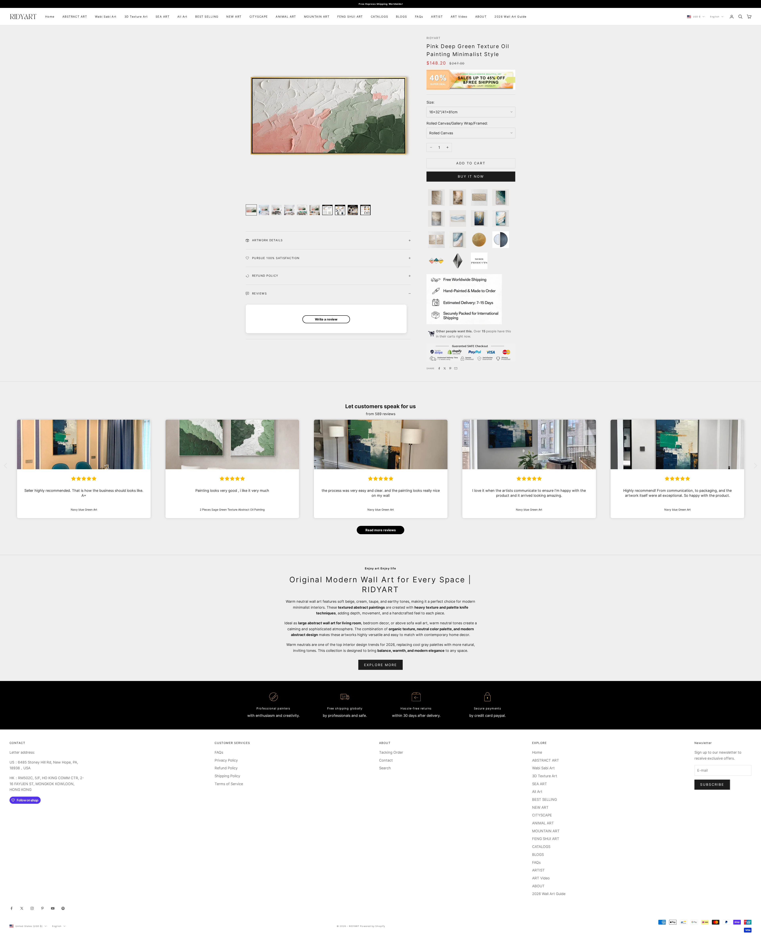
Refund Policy (226, 768)
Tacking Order (391, 752)
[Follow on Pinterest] (42, 908)
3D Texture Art (136, 16)
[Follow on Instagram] (32, 908)
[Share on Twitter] (444, 368)
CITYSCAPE (259, 16)
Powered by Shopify (372, 926)
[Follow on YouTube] (53, 908)
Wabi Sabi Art (106, 16)
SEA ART (162, 16)
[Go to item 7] (327, 209)
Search (385, 768)
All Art (182, 16)
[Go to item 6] (314, 209)
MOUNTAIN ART (316, 16)
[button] (6, 465)
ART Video (459, 16)
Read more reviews (380, 530)
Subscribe (712, 785)
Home (49, 16)
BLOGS (401, 16)
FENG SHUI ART (350, 16)
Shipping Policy (227, 776)
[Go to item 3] (276, 209)
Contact (386, 760)
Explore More (380, 665)
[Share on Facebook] (439, 368)
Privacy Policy (226, 760)
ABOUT (481, 16)
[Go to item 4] (289, 209)
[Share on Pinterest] (450, 368)
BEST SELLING (206, 16)
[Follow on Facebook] (11, 908)
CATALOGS (379, 16)
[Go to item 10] (365, 209)
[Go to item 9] (352, 209)
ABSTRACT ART (74, 16)
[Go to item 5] (302, 209)
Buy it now (471, 176)
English (714, 16)
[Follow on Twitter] (22, 908)
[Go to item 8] (340, 209)
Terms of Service (229, 784)
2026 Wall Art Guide (510, 16)
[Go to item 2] (264, 209)
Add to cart (471, 163)
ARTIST (437, 16)
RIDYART (433, 38)
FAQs (419, 16)
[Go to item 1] (251, 209)
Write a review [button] (326, 319)
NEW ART (233, 16)
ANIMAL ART (286, 16)
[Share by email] (455, 368)
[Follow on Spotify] (63, 908)
